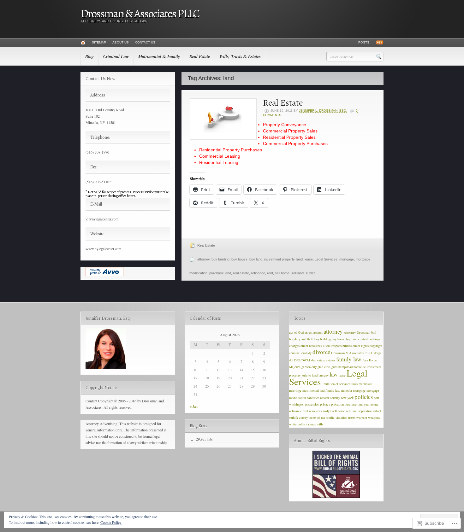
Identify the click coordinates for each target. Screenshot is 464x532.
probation (337, 404)
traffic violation (336, 417)
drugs (377, 353)
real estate (241, 273)
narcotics (313, 397)
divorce (321, 352)
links (354, 384)
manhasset (365, 384)
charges (294, 345)
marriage (295, 390)
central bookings (369, 339)
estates (330, 360)
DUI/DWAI (302, 360)
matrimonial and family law (321, 390)
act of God (296, 332)
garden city (309, 367)
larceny (323, 375)
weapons (374, 417)
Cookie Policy (111, 522)
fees (365, 360)
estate (321, 360)
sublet (310, 273)
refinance (258, 273)
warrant (361, 417)
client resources (311, 345)
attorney (203, 259)
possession (312, 404)
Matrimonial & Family (159, 56)
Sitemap (99, 42)
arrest (308, 332)
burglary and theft (301, 339)
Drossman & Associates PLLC (139, 13)
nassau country (330, 397)
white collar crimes (302, 424)
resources (315, 411)
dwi (313, 360)
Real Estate (199, 56)
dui (291, 360)
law (334, 374)
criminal (294, 353)
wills (320, 424)
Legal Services (326, 259)
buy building (220, 259)
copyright (376, 345)
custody (306, 353)
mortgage (346, 259)
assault (318, 332)
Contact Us (145, 42)
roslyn (327, 411)
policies (363, 396)
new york (347, 397)
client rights (361, 345)
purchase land (220, 273)
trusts (351, 417)
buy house (239, 259)
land (299, 259)
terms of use (317, 417)
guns (334, 367)
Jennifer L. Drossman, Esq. (323, 110)
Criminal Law (116, 56)
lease (309, 259)
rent (270, 273)
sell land (297, 273)
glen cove (324, 367)
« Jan (194, 406)
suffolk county (298, 417)
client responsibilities (337, 345)
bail (373, 332)
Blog (89, 56)
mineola (346, 390)
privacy (325, 404)
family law (348, 359)
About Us (120, 42)
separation (365, 411)
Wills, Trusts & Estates (240, 56)
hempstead (345, 367)
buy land (255, 259)
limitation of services (336, 384)
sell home (282, 273)
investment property (279, 259)
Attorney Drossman (357, 332)
